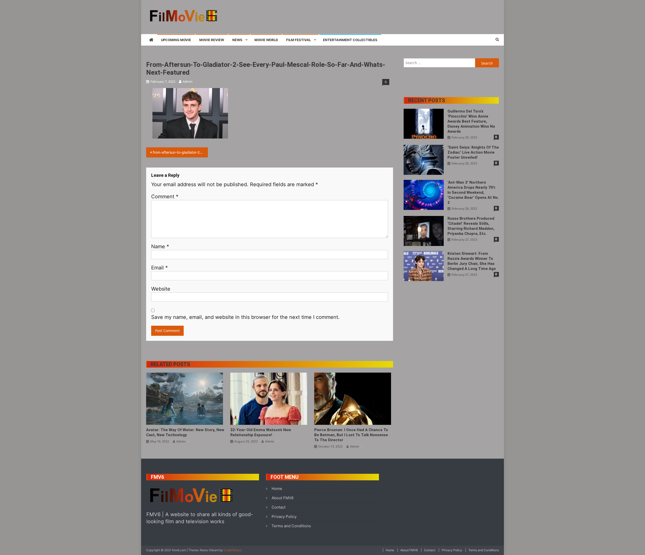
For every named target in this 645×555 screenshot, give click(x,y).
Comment (164, 196)
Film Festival (298, 40)
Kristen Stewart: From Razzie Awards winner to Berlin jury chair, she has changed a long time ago (471, 261)
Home (277, 488)
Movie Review (211, 40)
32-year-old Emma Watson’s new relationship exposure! (260, 432)
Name (160, 246)
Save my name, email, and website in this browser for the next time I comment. (245, 317)
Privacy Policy (284, 516)
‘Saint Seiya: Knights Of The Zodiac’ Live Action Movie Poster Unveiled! (473, 152)
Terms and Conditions (291, 525)
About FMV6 (283, 497)
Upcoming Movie (176, 40)
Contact (278, 507)
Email (159, 268)
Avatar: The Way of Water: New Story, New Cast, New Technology (185, 432)
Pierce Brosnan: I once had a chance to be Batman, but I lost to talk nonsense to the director (351, 435)
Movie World (266, 40)
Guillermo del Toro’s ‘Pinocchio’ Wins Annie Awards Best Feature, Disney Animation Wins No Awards (471, 121)
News (237, 40)
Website (160, 289)
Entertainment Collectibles (350, 40)
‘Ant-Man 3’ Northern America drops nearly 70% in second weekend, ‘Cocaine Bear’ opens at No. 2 (473, 192)
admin (187, 81)
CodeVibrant (232, 550)
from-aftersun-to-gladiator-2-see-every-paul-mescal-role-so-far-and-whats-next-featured (180, 152)
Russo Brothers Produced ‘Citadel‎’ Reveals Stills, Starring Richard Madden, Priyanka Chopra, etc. (470, 226)
